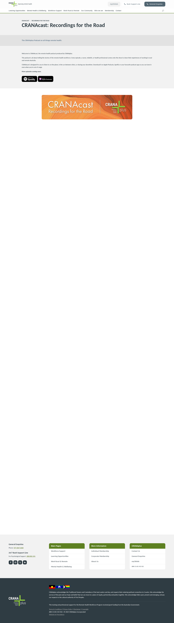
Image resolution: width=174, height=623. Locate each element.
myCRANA (114, 4)
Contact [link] (118, 11)
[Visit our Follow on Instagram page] (15, 562)
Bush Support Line (133, 4)
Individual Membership (100, 551)
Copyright (85, 609)
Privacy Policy (67, 609)
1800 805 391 (30, 556)
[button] (163, 10)
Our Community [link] (87, 11)
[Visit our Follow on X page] (20, 562)
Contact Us (136, 551)
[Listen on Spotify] (29, 81)
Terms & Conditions (55, 609)
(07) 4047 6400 (18, 548)
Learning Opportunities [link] (17, 11)
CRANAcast (25, 21)
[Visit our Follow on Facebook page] (11, 562)
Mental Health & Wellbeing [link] (36, 11)
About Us (94, 561)
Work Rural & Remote (59, 561)
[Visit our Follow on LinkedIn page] (25, 562)
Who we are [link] (98, 11)
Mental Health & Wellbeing (61, 567)
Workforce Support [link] (55, 11)
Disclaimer (77, 609)
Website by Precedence (56, 615)
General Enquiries (155, 4)
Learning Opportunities (59, 556)
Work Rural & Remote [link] (71, 11)
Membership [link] (109, 11)
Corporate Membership (100, 556)
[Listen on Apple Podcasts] (45, 81)
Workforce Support (58, 551)
